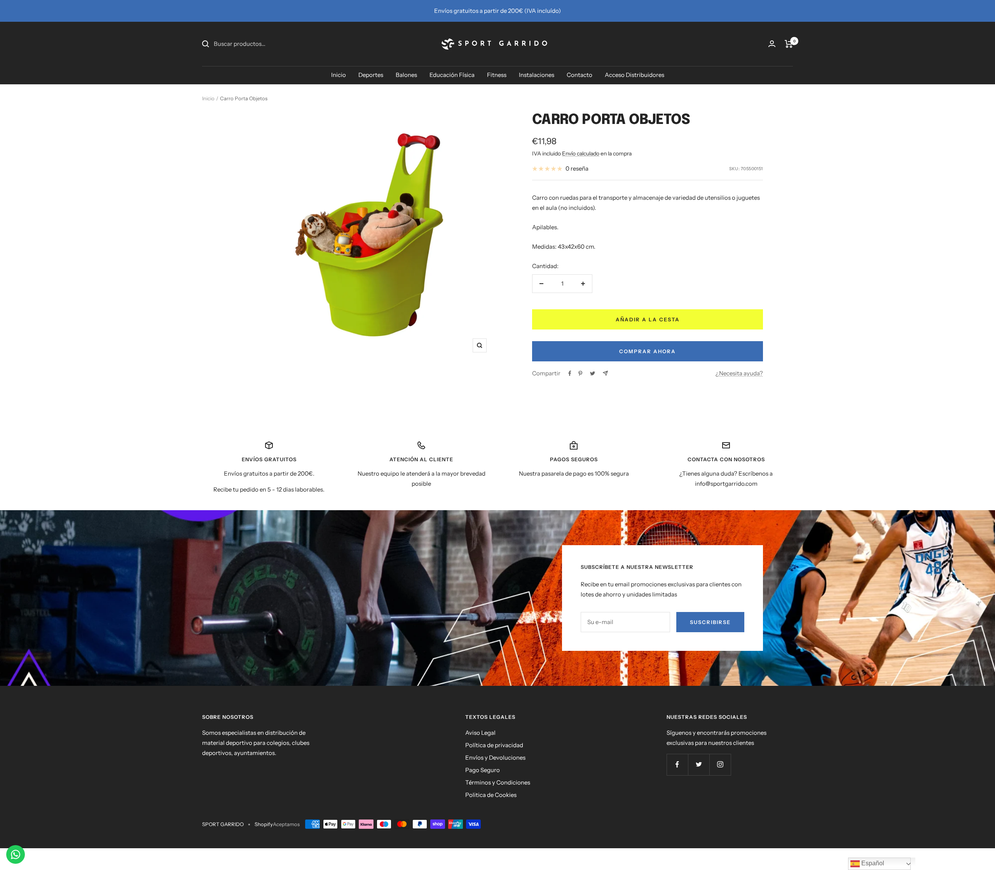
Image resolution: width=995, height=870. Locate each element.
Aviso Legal (480, 732)
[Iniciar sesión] (771, 43)
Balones (406, 74)
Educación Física (452, 74)
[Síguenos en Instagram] (720, 764)
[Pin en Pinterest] (580, 373)
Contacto (579, 74)
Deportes (370, 74)
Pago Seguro (482, 770)
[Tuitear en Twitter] (592, 373)
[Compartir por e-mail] (605, 373)
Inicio (338, 74)
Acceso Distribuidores (634, 74)
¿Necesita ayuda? (739, 373)
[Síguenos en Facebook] (677, 764)
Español (872, 863)
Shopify (264, 824)
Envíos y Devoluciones (495, 757)
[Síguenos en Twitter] (698, 764)
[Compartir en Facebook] (569, 373)
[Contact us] (15, 854)
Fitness (496, 74)
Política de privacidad (494, 745)
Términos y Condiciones (497, 782)
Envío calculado (580, 153)
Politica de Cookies (491, 795)
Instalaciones (536, 74)
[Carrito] (789, 44)
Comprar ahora (647, 351)
